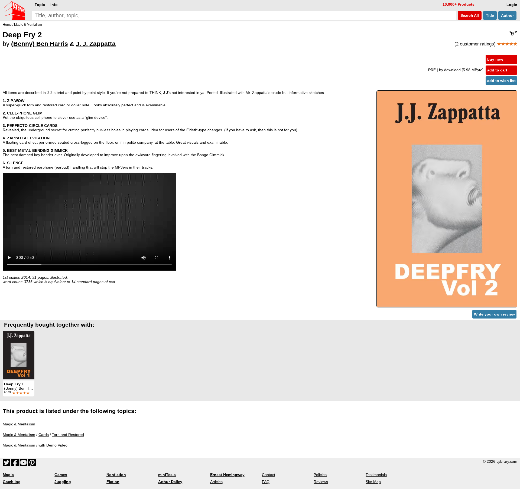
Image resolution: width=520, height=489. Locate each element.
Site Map (373, 482)
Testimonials (376, 474)
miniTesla (167, 474)
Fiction (112, 482)
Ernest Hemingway (227, 474)
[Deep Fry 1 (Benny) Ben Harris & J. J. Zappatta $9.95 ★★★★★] (18, 355)
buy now (495, 59)
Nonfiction (116, 474)
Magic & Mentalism (19, 424)
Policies (320, 474)
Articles (216, 482)
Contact (268, 474)
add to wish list (501, 80)
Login (511, 4)
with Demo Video (52, 445)
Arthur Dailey (170, 482)
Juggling (62, 482)
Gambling (12, 482)
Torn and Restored (68, 434)
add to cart (497, 70)
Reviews (321, 482)
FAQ (265, 482)
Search (469, 15)
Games (60, 474)
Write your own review (494, 314)
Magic (8, 474)
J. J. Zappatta (96, 43)
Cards (43, 434)
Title (490, 15)
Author (507, 15)
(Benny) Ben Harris (39, 43)
